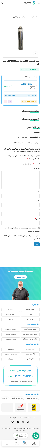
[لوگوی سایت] (29, 3)
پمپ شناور (16, 17)
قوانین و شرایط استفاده (29, 418)
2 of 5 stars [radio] (28, 164)
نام (38, 210)
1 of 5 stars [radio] (30, 164)
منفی (38, 201)
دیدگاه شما (36, 168)
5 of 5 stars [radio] (23, 164)
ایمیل (37, 219)
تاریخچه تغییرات (10, 418)
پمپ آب (24, 17)
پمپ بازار (32, 88)
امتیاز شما (36, 164)
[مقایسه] (10, 101)
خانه (37, 17)
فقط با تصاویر (34, 137)
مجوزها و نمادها (19, 418)
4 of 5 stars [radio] (25, 164)
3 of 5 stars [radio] (27, 164)
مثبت (38, 192)
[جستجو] (2, 3)
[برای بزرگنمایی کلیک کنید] (35, 54)
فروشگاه (31, 17)
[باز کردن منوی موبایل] (38, 3)
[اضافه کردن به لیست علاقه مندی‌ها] (5, 101)
